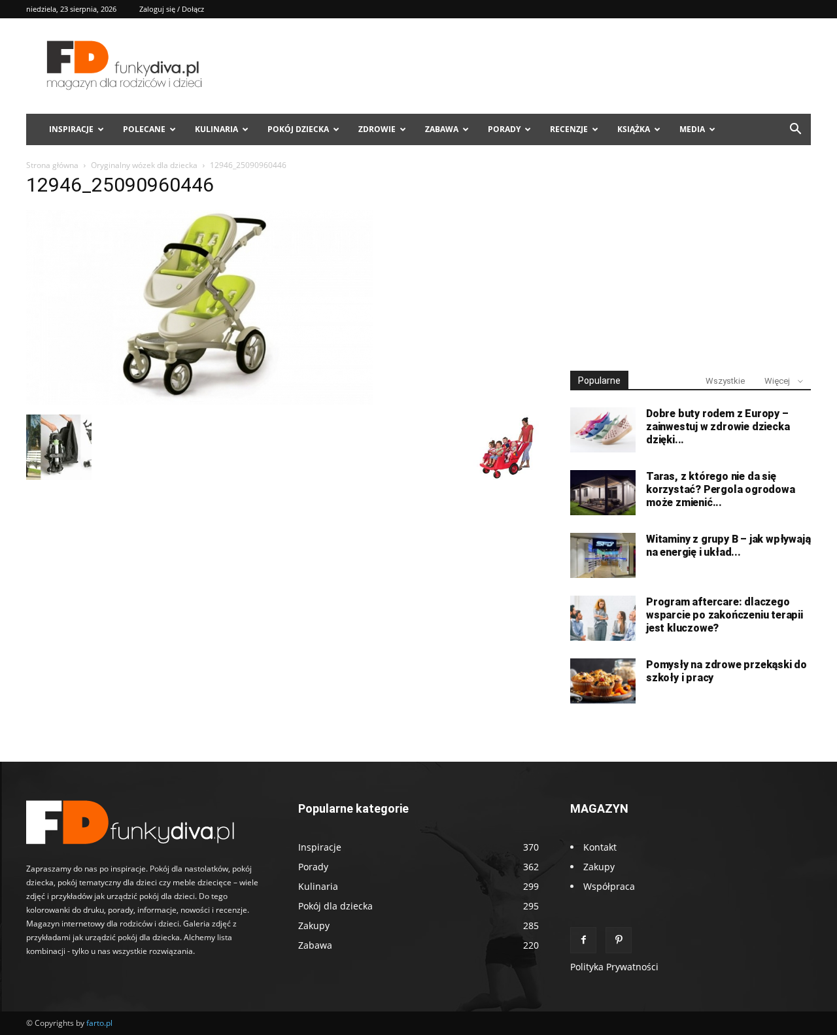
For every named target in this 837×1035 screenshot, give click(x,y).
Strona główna (52, 165)
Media (692, 129)
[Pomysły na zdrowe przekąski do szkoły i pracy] (603, 681)
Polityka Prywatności (614, 966)
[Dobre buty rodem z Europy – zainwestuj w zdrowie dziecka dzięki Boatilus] (603, 429)
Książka (633, 129)
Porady (504, 129)
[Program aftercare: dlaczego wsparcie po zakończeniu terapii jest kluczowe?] (603, 618)
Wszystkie (725, 381)
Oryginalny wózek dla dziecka (144, 165)
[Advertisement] (690, 260)
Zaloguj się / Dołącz (171, 9)
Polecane (144, 129)
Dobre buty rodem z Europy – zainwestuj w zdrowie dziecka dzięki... (717, 426)
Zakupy (599, 866)
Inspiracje (71, 129)
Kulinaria (216, 129)
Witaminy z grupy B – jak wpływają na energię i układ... (728, 545)
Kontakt (600, 847)
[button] (795, 130)
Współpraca (609, 886)
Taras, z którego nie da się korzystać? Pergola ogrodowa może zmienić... (720, 489)
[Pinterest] (619, 940)
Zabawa (441, 129)
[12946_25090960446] (199, 401)
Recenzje (569, 129)
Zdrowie (377, 129)
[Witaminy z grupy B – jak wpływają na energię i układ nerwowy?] (603, 555)
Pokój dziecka (298, 129)
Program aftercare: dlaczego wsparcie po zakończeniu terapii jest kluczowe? (724, 615)
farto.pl (99, 1022)
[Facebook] (583, 940)
